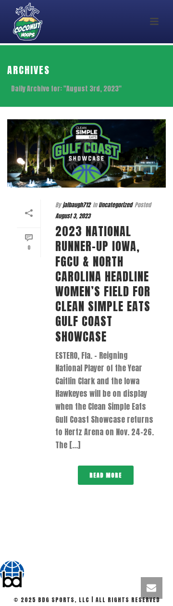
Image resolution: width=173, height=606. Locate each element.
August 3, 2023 (72, 216)
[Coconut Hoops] (12, 574)
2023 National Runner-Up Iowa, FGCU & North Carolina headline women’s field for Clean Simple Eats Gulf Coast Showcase (102, 284)
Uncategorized (115, 205)
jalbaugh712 (76, 205)
